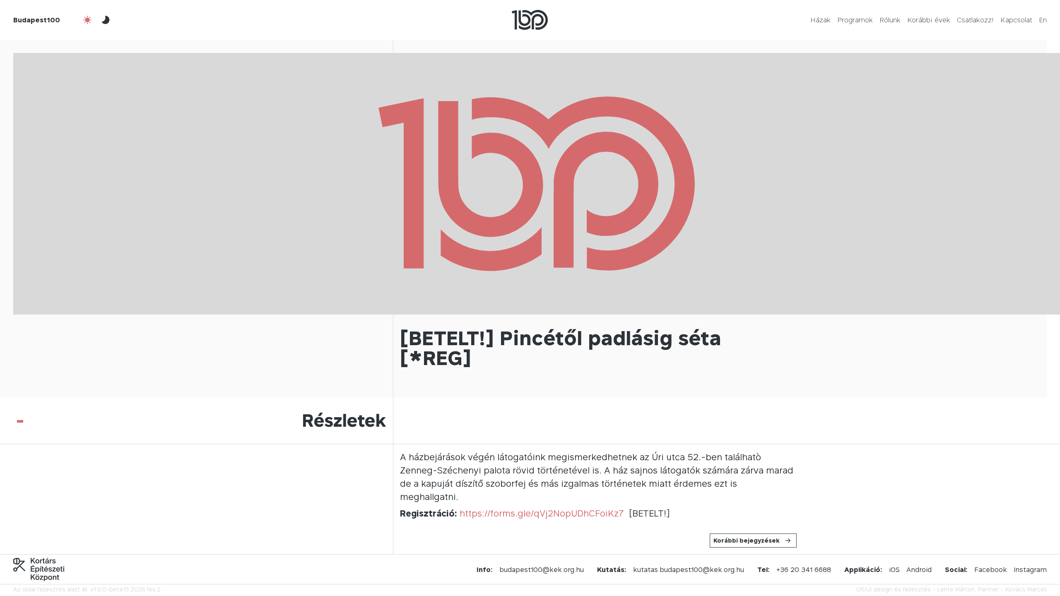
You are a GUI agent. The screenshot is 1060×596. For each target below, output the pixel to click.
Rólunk (890, 20)
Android (919, 569)
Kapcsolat (1016, 20)
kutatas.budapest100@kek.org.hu (688, 569)
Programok (855, 20)
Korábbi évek (928, 20)
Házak (820, 20)
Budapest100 (36, 20)
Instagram (1030, 569)
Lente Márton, (956, 589)
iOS (894, 569)
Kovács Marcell (1026, 589)
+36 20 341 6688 (803, 569)
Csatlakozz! (975, 20)
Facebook (990, 569)
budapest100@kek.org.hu (541, 569)
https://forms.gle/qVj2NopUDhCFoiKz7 (542, 513)
